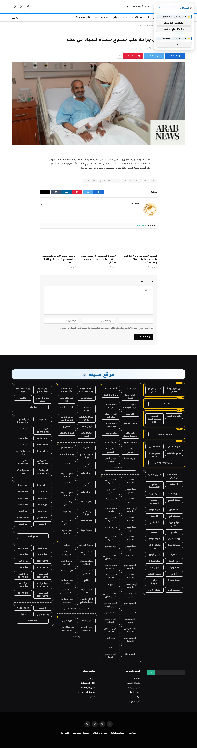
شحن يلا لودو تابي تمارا (110, 567)
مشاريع (66, 426)
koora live (23, 438)
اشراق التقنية (154, 474)
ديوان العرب (86, 426)
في (125, 181)
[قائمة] (13, 17)
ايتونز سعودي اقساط (130, 510)
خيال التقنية (174, 493)
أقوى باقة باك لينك (67, 409)
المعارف (174, 554)
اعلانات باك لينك (86, 434)
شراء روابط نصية (130, 396)
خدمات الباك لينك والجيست (86, 390)
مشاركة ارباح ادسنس (154, 390)
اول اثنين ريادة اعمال (174, 390)
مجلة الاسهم (174, 500)
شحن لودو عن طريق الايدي (110, 605)
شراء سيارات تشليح (86, 591)
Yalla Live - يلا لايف (23, 453)
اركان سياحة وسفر (164, 462)
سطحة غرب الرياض (66, 562)
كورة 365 (86, 620)
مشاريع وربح (110, 432)
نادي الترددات (174, 545)
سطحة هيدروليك (66, 553)
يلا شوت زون (43, 614)
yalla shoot (67, 447)
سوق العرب (86, 398)
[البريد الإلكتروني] (180, 188)
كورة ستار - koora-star (23, 421)
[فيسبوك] (180, 159)
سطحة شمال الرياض (86, 562)
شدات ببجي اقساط (130, 481)
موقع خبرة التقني (174, 524)
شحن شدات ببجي (130, 595)
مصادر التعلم (120, 17)
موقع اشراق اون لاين (154, 454)
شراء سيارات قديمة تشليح (76, 608)
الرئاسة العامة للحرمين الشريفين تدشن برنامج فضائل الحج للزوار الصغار (59, 259)
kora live (23, 485)
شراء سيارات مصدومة (67, 600)
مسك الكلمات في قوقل (174, 476)
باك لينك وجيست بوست (130, 434)
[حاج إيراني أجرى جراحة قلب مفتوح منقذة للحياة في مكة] (98, 103)
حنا (130, 647)
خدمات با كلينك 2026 (86, 418)
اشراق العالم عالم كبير (111, 415)
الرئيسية (136, 678)
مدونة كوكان (154, 509)
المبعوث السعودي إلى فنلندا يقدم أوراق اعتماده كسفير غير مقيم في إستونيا (98, 259)
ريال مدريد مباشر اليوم (42, 390)
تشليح (86, 580)
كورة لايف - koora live (42, 575)
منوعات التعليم (133, 683)
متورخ (174, 532)
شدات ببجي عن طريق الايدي (110, 557)
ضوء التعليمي (174, 446)
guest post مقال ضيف (67, 390)
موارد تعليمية (101, 17)
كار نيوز (154, 516)
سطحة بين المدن (86, 553)
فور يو (110, 584)
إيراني (146, 181)
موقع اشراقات (174, 453)
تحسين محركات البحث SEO (154, 419)
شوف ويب (154, 493)
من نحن (91, 678)
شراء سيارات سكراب (67, 581)
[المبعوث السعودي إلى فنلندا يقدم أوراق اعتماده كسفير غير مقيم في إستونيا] (98, 243)
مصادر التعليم (130, 442)
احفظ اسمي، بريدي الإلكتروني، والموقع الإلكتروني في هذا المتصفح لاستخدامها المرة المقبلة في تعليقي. (105, 328)
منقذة (87, 181)
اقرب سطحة (67, 570)
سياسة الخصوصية (86, 692)
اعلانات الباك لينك (111, 406)
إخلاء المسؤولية (88, 683)
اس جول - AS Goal (22, 472)
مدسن (154, 532)
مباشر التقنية (154, 574)
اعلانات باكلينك (67, 432)
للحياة (110, 181)
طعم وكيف (174, 567)
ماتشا (110, 647)
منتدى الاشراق (130, 423)
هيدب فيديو (154, 554)
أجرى (153, 181)
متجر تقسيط (111, 527)
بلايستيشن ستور (130, 621)
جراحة (138, 181)
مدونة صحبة (174, 580)
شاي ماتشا (130, 654)
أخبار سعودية (83, 17)
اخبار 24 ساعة (130, 458)
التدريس (130, 414)
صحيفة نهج (174, 516)
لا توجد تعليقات (144, 48)
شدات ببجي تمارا (110, 481)
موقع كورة (33, 536)
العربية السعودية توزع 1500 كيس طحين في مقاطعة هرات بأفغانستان (140, 259)
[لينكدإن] (180, 173)
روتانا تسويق (174, 538)
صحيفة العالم (120, 467)
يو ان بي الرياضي (130, 450)
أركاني (174, 574)
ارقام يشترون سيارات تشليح (86, 600)
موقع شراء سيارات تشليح (67, 591)
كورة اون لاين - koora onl (43, 462)
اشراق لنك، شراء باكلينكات (130, 406)
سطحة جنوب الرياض (86, 572)
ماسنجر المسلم (164, 434)
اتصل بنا (91, 696)
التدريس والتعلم (140, 17)
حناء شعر (110, 638)
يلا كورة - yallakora (23, 462)
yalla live (32, 407)
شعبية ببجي (130, 612)
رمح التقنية (174, 561)
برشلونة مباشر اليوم (23, 390)
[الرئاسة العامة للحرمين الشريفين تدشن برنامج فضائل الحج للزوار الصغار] (58, 243)
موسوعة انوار (174, 590)
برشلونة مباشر (67, 454)
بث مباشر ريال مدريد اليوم (67, 628)
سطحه (66, 545)
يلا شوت (86, 447)
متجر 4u (130, 555)
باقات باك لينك (110, 395)
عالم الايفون (174, 509)
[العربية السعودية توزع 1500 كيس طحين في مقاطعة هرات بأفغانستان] (139, 243)
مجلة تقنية (110, 442)
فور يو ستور (110, 546)
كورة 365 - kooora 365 (43, 472)
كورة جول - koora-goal (43, 430)
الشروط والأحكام (88, 687)
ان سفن (174, 484)
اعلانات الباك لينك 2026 (111, 425)
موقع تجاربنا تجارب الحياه (67, 418)
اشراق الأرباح (154, 590)
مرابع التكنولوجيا (154, 485)
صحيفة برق (154, 446)
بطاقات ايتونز (110, 612)
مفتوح (102, 181)
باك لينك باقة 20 (66, 399)
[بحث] (127, 6)
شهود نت (154, 567)
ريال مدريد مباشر (86, 465)
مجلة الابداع (154, 538)
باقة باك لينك (174, 416)
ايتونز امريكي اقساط (111, 576)
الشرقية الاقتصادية (154, 501)
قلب (118, 181)
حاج (130, 181)
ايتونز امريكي (111, 498)
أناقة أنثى (154, 522)
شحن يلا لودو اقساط (110, 510)
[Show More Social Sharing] (119, 56)
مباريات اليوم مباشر (86, 456)
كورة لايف (42, 491)
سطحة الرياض (86, 545)
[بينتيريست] (180, 181)
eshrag (136, 204)
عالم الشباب (164, 403)
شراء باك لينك (130, 388)
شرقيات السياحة (154, 582)
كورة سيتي (67, 620)
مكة (94, 181)
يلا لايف (76, 636)
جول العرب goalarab (86, 628)
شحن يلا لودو (130, 603)
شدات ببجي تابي (110, 491)
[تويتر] (180, 166)
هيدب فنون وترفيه (110, 460)
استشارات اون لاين (154, 546)
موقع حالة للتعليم (111, 450)
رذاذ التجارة (154, 561)
